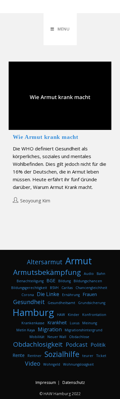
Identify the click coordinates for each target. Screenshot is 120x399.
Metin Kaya (25, 330)
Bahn (101, 273)
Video (32, 363)
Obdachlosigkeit (38, 344)
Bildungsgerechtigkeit (29, 287)
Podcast (77, 344)
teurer (87, 355)
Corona (27, 295)
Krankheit (57, 322)
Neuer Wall (56, 337)
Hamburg (33, 312)
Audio (89, 273)
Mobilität (36, 337)
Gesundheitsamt (61, 303)
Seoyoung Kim (35, 201)
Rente (18, 355)
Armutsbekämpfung (47, 272)
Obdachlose (79, 337)
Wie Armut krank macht (45, 137)
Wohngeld (51, 364)
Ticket (101, 355)
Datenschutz (73, 382)
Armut (78, 261)
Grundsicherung (91, 303)
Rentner (35, 355)
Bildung (64, 281)
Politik (98, 344)
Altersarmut (44, 262)
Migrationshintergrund (83, 330)
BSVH (54, 287)
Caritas (67, 287)
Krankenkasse (32, 323)
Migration (50, 329)
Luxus (74, 323)
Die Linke (48, 294)
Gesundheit (29, 302)
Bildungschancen (88, 281)
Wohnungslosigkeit (78, 364)
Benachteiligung (30, 281)
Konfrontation (94, 314)
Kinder (73, 314)
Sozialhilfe (61, 354)
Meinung (89, 323)
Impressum (46, 382)
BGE (50, 280)
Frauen (90, 294)
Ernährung (71, 295)
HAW (61, 314)
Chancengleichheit (91, 287)
